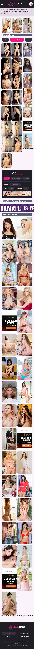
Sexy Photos (12, 9)
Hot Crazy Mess (24, 11)
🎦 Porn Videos (5, 11)
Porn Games (4, 14)
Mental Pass (14, 11)
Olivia (11, 188)
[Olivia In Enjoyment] (6, 50)
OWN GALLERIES (25, 633)
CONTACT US (25, 637)
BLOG (9, 637)
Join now (17, 39)
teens (26, 188)
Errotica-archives (15, 184)
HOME (9, 633)
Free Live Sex (21, 9)
